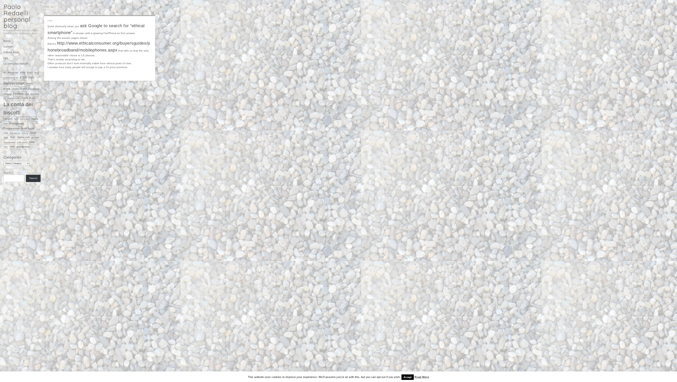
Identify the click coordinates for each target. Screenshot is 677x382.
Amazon (13, 72)
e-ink (7, 88)
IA (4, 98)
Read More (421, 376)
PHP (6, 124)
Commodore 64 (11, 78)
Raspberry (15, 133)
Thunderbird (9, 142)
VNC (6, 147)
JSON (24, 98)
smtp (6, 137)
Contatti (8, 46)
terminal (35, 137)
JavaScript (13, 98)
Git (27, 94)
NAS (16, 119)
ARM (22, 72)
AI (5, 72)
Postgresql (17, 123)
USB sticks (22, 142)
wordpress (23, 146)
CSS (23, 77)
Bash (30, 72)
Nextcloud (25, 119)
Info (6, 58)
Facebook (34, 89)
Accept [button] (407, 377)
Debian (30, 83)
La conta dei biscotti (16, 63)
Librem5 (8, 119)
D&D (32, 77)
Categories (13, 157)
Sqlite (20, 137)
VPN (12, 146)
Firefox (18, 94)
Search (7, 173)
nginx (35, 118)
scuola (25, 133)
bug (37, 72)
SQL (13, 137)
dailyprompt (14, 83)
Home (7, 41)
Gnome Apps (11, 52)
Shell (33, 133)
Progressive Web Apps (19, 128)
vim (32, 142)
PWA (6, 133)
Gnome (35, 94)
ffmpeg (7, 94)
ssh (28, 137)
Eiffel (23, 88)
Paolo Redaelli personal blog (17, 16)
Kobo (32, 98)
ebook (15, 89)
